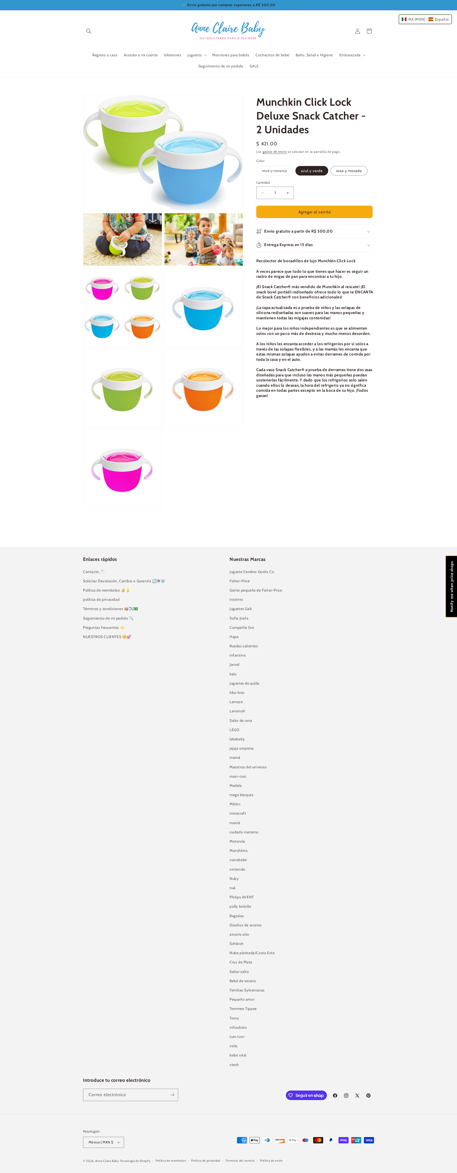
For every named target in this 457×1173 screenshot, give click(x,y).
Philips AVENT (242, 897)
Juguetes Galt (241, 608)
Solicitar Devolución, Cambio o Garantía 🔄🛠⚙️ (124, 581)
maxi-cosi (238, 776)
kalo (233, 674)
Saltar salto (239, 971)
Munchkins (239, 850)
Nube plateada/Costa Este (252, 952)
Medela (236, 785)
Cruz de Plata (241, 962)
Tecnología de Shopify (135, 1161)
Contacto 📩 (94, 571)
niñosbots (238, 1027)
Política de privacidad (205, 1160)
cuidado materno (244, 832)
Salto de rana (241, 720)
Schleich (237, 943)
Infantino (238, 655)
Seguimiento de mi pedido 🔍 (108, 618)
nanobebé (238, 859)
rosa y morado (349, 170)
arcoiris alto (239, 934)
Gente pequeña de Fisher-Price (256, 590)
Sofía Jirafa (239, 618)
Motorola (237, 841)
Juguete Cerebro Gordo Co (252, 571)
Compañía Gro (242, 627)
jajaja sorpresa (242, 748)
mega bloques (241, 794)
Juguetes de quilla (244, 683)
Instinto (236, 599)
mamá (235, 757)
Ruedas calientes (244, 646)
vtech (234, 1064)
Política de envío (271, 1160)
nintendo (237, 869)
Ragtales (237, 915)
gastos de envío (275, 152)
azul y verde (312, 170)
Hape (234, 636)
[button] (89, 31)
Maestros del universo (248, 767)
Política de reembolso (171, 1160)
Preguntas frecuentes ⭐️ (104, 627)
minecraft (238, 813)
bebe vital (238, 1055)
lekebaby (237, 739)
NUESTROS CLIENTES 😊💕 (107, 636)
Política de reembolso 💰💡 (106, 590)
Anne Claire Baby (107, 1161)
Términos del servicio (240, 1160)
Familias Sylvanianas (247, 990)
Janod (235, 664)
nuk (233, 887)
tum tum (237, 1036)
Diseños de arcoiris (246, 925)
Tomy (234, 1018)
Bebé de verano (243, 980)
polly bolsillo (240, 906)
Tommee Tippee (243, 1008)
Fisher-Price (240, 581)
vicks (234, 1045)
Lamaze (236, 701)
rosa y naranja (277, 172)
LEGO (234, 729)
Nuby (234, 878)
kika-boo (237, 692)
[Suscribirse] (172, 1095)
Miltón (235, 804)
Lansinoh (237, 711)
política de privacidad (101, 599)
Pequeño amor (242, 999)
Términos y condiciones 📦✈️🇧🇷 (110, 608)
